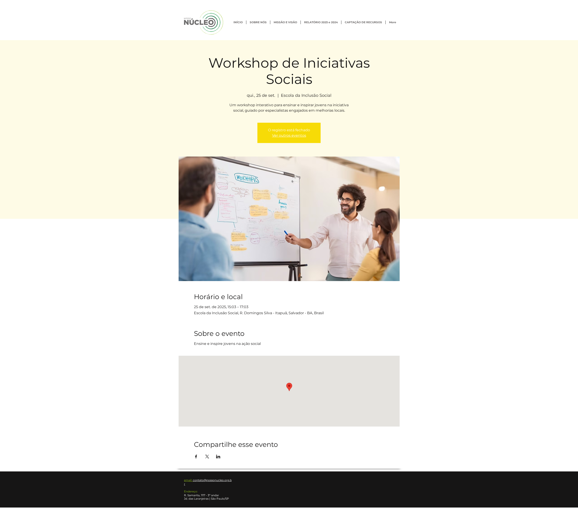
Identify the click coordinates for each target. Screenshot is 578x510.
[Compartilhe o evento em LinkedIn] (218, 456)
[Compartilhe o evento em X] (207, 456)
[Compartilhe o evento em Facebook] (196, 456)
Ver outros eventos (289, 135)
